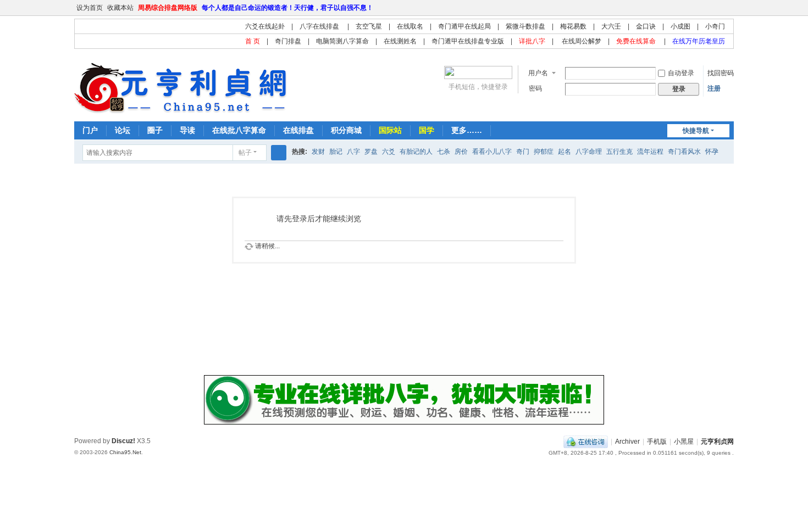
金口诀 (646, 26)
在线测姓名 (400, 41)
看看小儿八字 (492, 151)
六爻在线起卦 (265, 26)
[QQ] (585, 441)
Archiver (627, 441)
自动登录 (681, 73)
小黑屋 (684, 441)
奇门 (522, 151)
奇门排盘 (288, 41)
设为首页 (89, 8)
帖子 (245, 153)
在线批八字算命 (239, 130)
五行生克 (619, 151)
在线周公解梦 (581, 41)
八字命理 (588, 151)
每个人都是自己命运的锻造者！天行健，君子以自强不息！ (287, 8)
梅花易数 (573, 26)
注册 (714, 88)
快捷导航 (696, 131)
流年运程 (650, 151)
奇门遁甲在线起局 (464, 26)
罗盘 (371, 151)
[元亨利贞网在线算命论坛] (181, 87)
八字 (353, 151)
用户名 (538, 73)
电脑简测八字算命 (342, 41)
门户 (90, 130)
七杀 (443, 151)
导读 (187, 130)
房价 (461, 151)
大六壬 (611, 26)
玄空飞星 (369, 26)
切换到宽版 (729, 12)
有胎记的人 (416, 151)
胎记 (335, 151)
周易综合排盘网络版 (167, 8)
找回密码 (720, 73)
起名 (564, 151)
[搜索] (278, 152)
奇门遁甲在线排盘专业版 (467, 41)
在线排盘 (298, 130)
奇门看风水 (684, 151)
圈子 (155, 130)
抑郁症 (544, 151)
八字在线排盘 (319, 26)
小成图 (680, 26)
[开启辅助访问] (718, 8)
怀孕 (711, 151)
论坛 (122, 130)
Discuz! (123, 441)
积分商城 (346, 130)
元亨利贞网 (717, 441)
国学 (426, 130)
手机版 (657, 441)
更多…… (466, 130)
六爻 (388, 151)
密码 (535, 88)
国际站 (390, 130)
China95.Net (125, 452)
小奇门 (715, 26)
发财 (318, 151)
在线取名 (410, 26)
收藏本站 (120, 8)
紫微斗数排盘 (525, 26)
